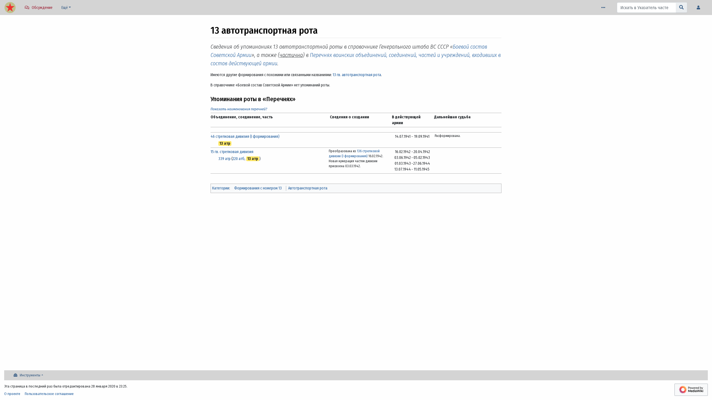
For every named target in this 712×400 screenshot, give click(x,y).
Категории (220, 188)
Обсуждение (42, 7)
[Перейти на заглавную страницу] (10, 8)
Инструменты (30, 375)
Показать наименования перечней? (239, 109)
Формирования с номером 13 (258, 188)
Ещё (64, 7)
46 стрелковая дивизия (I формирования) (245, 136)
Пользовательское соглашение (49, 394)
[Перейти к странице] (681, 7)
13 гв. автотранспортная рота (357, 74)
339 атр (224, 158)
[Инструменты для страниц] (604, 7)
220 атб (238, 158)
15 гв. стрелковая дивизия (232, 151)
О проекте (12, 394)
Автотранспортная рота (307, 188)
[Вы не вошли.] (699, 7)
